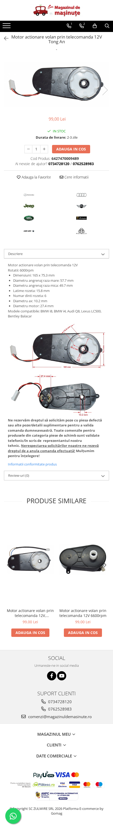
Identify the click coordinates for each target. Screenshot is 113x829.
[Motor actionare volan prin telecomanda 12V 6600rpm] (82, 559)
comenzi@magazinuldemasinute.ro (59, 716)
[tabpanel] (56, 84)
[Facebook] (51, 675)
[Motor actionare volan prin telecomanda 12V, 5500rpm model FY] (30, 559)
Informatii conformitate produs (32, 464)
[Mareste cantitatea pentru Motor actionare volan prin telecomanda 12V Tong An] (44, 149)
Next (105, 90)
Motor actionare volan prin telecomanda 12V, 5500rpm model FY (30, 613)
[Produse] (7, 27)
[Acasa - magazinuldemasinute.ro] (56, 10)
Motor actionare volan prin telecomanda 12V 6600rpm (82, 613)
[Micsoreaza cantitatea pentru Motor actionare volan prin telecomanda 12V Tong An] (28, 149)
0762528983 (59, 709)
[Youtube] (61, 675)
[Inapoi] (4, 38)
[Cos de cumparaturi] (94, 26)
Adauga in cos (71, 149)
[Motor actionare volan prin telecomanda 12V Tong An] (56, 84)
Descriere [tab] (15, 253)
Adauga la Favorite (35, 177)
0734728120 (59, 701)
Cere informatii (76, 177)
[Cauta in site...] (107, 26)
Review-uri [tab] (18, 475)
